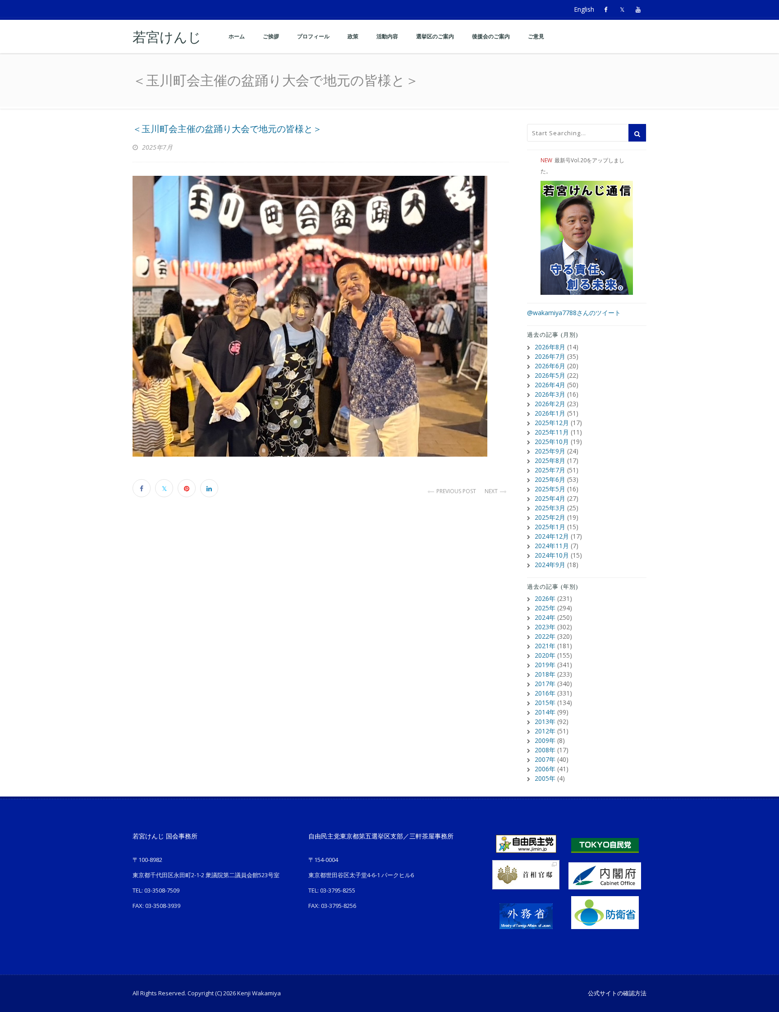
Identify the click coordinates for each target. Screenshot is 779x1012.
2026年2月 (550, 403)
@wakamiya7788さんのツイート (574, 312)
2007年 (545, 759)
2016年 (545, 693)
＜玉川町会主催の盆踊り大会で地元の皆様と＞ (227, 129)
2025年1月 (550, 526)
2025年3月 (550, 508)
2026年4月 (550, 384)
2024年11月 (552, 545)
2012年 (545, 731)
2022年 (545, 636)
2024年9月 (550, 564)
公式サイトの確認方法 (617, 993)
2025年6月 (550, 479)
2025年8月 (550, 460)
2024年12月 (552, 536)
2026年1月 (550, 413)
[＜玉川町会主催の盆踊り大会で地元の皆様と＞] (321, 316)
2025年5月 (550, 489)
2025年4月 (550, 498)
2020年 (545, 655)
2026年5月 (550, 375)
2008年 (545, 750)
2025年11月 (552, 432)
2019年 (545, 664)
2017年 (545, 683)
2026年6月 (550, 366)
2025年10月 (552, 441)
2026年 (545, 598)
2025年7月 (550, 470)
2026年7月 (550, 356)
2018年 (545, 674)
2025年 (545, 608)
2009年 (545, 740)
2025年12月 (552, 422)
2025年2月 (550, 517)
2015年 (545, 702)
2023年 (545, 627)
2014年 (545, 712)
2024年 (545, 617)
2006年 (545, 769)
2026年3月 (550, 394)
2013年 (545, 721)
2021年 (545, 645)
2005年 (545, 778)
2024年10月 (552, 555)
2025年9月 (550, 451)
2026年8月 (550, 347)
